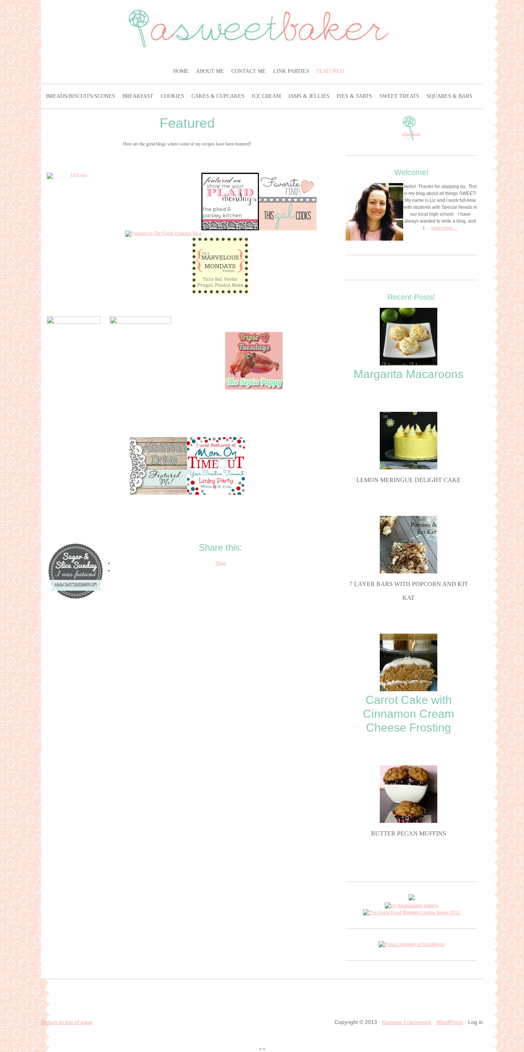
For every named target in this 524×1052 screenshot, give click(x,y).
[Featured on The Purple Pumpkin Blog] (163, 233)
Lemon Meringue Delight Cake (408, 480)
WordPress (449, 1022)
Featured (331, 71)
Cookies (173, 96)
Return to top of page (67, 1022)
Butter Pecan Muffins (408, 833)
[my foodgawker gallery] (411, 905)
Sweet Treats (400, 96)
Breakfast (138, 96)
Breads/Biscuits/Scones (81, 96)
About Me (211, 71)
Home (182, 71)
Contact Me (249, 71)
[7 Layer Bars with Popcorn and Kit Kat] (408, 572)
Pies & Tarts (355, 96)
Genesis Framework (406, 1022)
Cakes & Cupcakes (218, 96)
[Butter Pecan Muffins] (408, 821)
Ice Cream (267, 96)
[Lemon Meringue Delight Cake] (408, 468)
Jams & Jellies (310, 96)
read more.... (444, 228)
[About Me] (374, 213)
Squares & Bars (450, 96)
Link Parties (292, 71)
